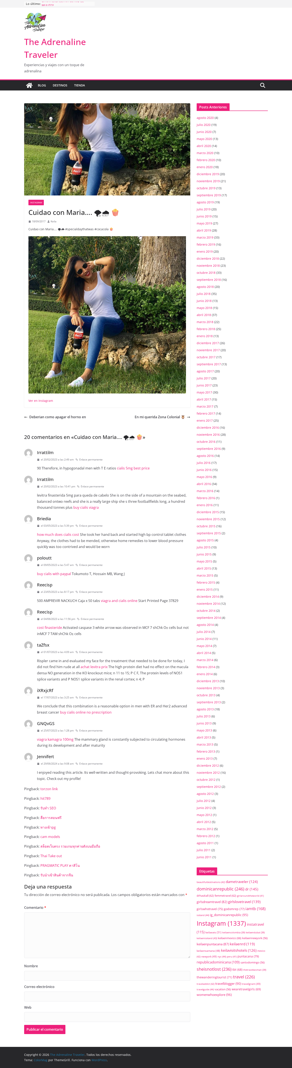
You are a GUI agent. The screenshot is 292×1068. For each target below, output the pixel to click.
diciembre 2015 (208, 512)
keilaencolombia (233, 932)
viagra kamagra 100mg (55, 739)
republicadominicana (218, 962)
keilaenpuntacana (213, 944)
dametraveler (242, 881)
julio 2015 (204, 547)
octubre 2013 (206, 695)
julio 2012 (204, 801)
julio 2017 (204, 378)
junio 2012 (204, 808)
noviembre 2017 (208, 350)
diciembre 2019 (208, 174)
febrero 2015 (206, 582)
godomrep (234, 909)
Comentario (35, 907)
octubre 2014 (206, 611)
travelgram (251, 983)
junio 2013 (204, 723)
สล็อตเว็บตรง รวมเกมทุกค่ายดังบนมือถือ (70, 846)
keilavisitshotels (239, 950)
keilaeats (213, 932)
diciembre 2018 (208, 258)
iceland (203, 915)
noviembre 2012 (208, 773)
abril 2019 (204, 230)
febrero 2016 (206, 498)
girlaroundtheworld (250, 895)
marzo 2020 (205, 153)
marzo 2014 (205, 660)
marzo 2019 (205, 237)
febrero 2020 (206, 160)
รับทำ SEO (48, 808)
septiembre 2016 (209, 449)
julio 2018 (204, 294)
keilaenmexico (229, 938)
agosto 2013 (205, 709)
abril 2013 (204, 737)
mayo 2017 (204, 392)
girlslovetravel (244, 901)
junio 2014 (204, 639)
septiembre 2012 (209, 787)
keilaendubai (255, 932)
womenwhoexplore (214, 994)
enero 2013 (205, 758)
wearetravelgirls (246, 989)
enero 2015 (205, 589)
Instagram (36, 202)
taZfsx (43, 645)
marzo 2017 (205, 406)
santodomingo (252, 962)
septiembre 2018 (209, 280)
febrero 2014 (206, 667)
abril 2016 (204, 484)
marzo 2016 (205, 491)
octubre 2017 (206, 357)
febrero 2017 (206, 413)
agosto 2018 (205, 287)
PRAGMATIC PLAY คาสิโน (60, 865)
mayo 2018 (204, 308)
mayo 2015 (204, 561)
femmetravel (225, 896)
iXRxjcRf (45, 690)
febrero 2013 (206, 751)
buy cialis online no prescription (86, 712)
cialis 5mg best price (133, 468)
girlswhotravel (210, 909)
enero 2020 (205, 167)
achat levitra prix (94, 666)
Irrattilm (45, 452)
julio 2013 (204, 716)
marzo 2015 (205, 575)
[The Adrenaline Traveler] (29, 85)
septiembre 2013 (209, 702)
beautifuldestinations (211, 882)
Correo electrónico (39, 986)
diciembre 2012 (208, 765)
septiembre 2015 (209, 533)
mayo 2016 (204, 477)
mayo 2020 (204, 139)
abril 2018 (204, 315)
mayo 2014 (204, 646)
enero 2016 (205, 505)
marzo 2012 (205, 829)
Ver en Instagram (40, 401)
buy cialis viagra (86, 507)
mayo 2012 (204, 815)
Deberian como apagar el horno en (57, 417)
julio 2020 (204, 125)
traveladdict (205, 983)
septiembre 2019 (209, 195)
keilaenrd (242, 943)
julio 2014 (204, 632)
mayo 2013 (204, 730)
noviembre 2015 (208, 519)
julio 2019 (204, 209)
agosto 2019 (205, 202)
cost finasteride (49, 627)
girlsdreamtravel (212, 902)
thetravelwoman (254, 969)
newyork (209, 956)
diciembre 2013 (208, 681)
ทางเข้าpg (48, 827)
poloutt (44, 558)
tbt (237, 969)
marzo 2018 (205, 322)
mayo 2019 (204, 223)
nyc (222, 956)
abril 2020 (204, 146)
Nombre (31, 966)
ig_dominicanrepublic (229, 915)
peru (232, 956)
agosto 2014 (205, 625)
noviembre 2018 (208, 266)
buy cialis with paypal (54, 573)
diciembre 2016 (208, 427)
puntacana (248, 956)
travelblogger (228, 983)
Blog (42, 85)
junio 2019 (204, 216)
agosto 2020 (205, 118)
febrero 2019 (206, 244)
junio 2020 (204, 132)
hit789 (45, 798)
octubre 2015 (206, 526)
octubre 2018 (206, 273)
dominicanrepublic (220, 889)
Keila (53, 221)
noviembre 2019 (208, 181)
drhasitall (205, 896)
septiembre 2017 (209, 364)
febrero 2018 (206, 329)
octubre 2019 (206, 188)
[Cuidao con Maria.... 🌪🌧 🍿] (107, 239)
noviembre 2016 (208, 435)
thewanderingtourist (214, 977)
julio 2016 (204, 463)
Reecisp (44, 585)
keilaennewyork (255, 938)
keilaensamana (208, 950)
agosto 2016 (205, 456)
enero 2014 (205, 674)
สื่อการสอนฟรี (51, 817)
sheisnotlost (214, 969)
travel (244, 977)
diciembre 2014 (208, 596)
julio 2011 (204, 850)
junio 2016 (204, 470)
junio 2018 (204, 301)
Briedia (44, 519)
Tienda (79, 85)
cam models (50, 836)
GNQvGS (46, 723)
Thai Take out (51, 856)
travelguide (205, 989)
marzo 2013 (205, 744)
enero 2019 (205, 251)
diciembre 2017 (208, 343)
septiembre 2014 (209, 618)
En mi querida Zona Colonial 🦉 (160, 417)
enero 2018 (205, 336)
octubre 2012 (206, 780)
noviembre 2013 (208, 688)
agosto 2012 (205, 794)
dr (251, 889)
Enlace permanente (91, 459)
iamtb (255, 908)
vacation (223, 989)
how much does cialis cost (58, 534)
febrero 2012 (206, 836)
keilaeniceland (207, 938)
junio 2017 (204, 385)
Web (27, 1007)
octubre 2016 (206, 442)
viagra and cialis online (119, 600)
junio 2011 (204, 857)
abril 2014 (204, 653)
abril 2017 (204, 399)
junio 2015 (204, 554)
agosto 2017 (205, 371)
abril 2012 (204, 822)
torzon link (49, 789)
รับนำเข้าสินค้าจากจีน (56, 875)
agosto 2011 (205, 843)
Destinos (60, 85)
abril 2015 (204, 568)
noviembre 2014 (208, 604)
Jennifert (45, 756)
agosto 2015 (205, 540)
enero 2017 (205, 420)
